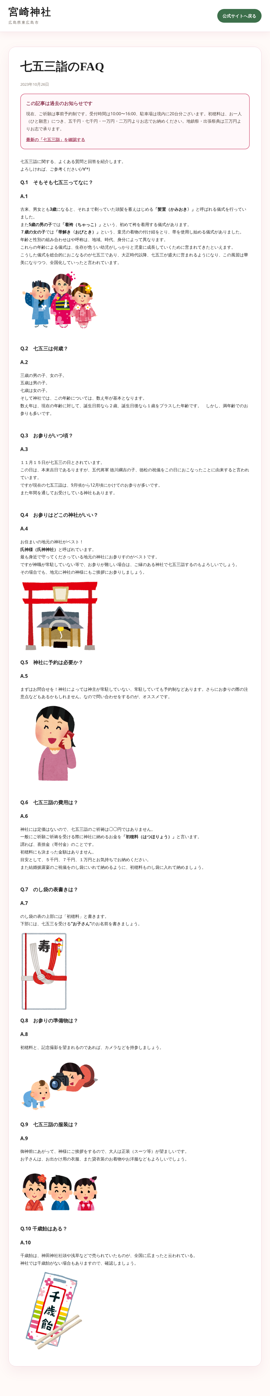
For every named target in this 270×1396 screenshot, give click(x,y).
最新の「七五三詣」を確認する (55, 139)
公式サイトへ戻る (239, 16)
